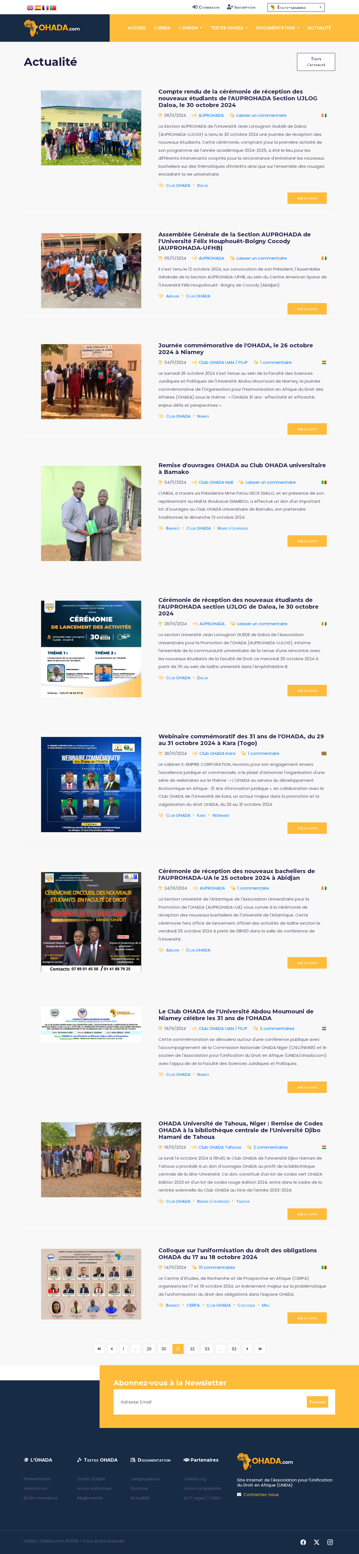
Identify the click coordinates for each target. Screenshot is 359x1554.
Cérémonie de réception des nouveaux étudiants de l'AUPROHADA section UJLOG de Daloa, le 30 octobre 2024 (238, 607)
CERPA (193, 1305)
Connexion (209, 7)
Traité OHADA (91, 1479)
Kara (201, 815)
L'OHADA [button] (189, 28)
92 (234, 1349)
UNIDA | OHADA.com (44, 1541)
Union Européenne (202, 1488)
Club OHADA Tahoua (220, 1147)
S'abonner (317, 1402)
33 (207, 1349)
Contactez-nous (261, 1494)
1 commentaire (276, 362)
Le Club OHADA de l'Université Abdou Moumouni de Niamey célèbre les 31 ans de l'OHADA (236, 1015)
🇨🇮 (324, 115)
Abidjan (172, 296)
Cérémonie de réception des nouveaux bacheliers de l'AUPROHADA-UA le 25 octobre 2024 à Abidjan (236, 874)
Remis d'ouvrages (233, 528)
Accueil (137, 28)
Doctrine (139, 1488)
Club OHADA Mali (216, 482)
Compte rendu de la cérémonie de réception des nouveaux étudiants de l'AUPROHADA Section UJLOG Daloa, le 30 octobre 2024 (237, 98)
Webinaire (220, 815)
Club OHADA (178, 185)
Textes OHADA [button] (228, 28)
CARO (215, 1498)
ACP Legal (194, 1498)
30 (163, 1349)
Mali (266, 1305)
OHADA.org (195, 1479)
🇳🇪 (324, 362)
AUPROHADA (211, 115)
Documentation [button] (276, 28)
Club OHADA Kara (217, 753)
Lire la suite (307, 198)
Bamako (173, 528)
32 (192, 1349)
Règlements (90, 1498)
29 (149, 1349)
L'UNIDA (162, 28)
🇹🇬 (324, 753)
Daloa (202, 185)
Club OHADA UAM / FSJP (223, 362)
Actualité (319, 28)
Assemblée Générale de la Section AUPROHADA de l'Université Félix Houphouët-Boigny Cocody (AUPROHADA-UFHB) (234, 241)
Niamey (203, 416)
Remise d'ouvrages (213, 1201)
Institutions (35, 1488)
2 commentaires (277, 1028)
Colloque (246, 1305)
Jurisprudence (145, 1479)
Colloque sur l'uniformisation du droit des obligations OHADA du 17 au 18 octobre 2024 (237, 1253)
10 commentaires (217, 1267)
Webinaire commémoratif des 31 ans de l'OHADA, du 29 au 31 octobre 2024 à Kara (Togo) (241, 739)
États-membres (40, 1498)
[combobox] (296, 7)
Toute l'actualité (316, 62)
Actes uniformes (94, 1488)
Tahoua (243, 1201)
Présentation (37, 1479)
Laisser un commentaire (261, 115)
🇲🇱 (324, 482)
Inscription (244, 7)
